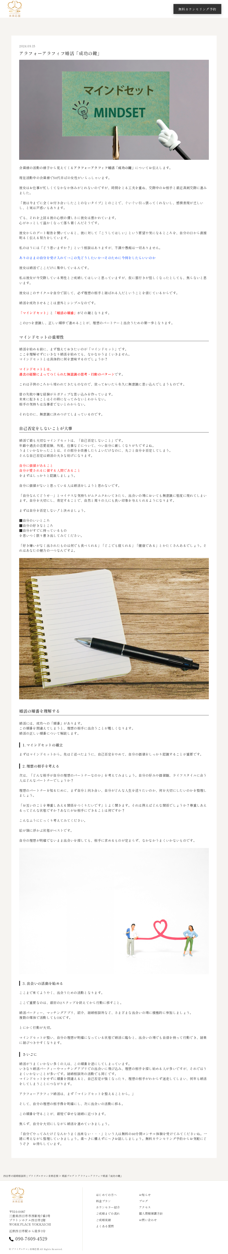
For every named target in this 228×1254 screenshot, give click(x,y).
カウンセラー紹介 (108, 1207)
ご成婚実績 (103, 1220)
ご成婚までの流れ (108, 1214)
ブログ (143, 1201)
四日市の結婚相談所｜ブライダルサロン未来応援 (30, 1176)
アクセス (145, 1207)
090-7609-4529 (31, 1238)
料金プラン (103, 1201)
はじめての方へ (106, 1195)
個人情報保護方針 (151, 1214)
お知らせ (145, 1195)
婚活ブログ (68, 1176)
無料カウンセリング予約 (197, 9)
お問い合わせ (148, 1220)
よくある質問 (105, 1226)
